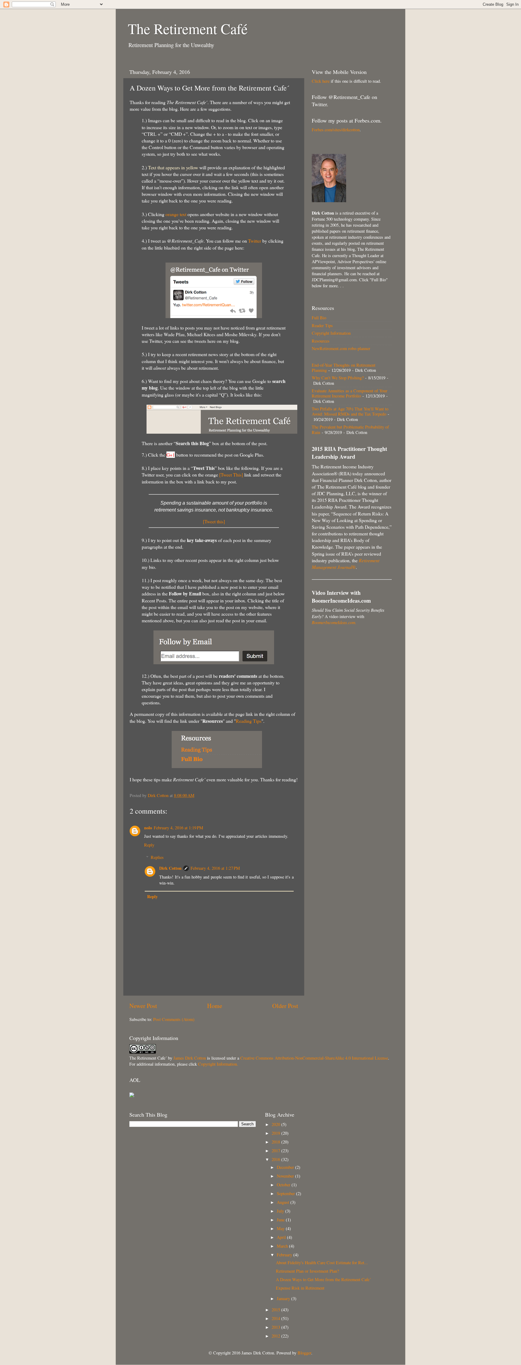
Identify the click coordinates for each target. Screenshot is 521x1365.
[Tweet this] (214, 521)
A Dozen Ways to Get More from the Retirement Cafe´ (323, 1279)
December (286, 1167)
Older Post (285, 1006)
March (283, 1246)
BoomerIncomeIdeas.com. (334, 622)
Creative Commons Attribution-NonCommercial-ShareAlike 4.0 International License (314, 1058)
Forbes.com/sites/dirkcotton (336, 129)
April (282, 1237)
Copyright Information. (218, 1064)
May (281, 1228)
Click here (321, 81)
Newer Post (143, 1006)
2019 (276, 1133)
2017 (276, 1150)
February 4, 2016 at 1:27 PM (215, 868)
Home (214, 1006)
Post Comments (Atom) (173, 1019)
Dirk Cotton (170, 868)
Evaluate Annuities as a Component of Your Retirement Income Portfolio (349, 393)
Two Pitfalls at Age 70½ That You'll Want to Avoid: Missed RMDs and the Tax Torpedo (350, 411)
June (281, 1220)
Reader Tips (322, 325)
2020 (276, 1124)
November (286, 1176)
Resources (321, 341)
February (285, 1255)
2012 (276, 1336)
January (284, 1298)
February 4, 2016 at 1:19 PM (178, 828)
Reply (149, 845)
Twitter (254, 241)
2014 (276, 1318)
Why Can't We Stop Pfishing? (338, 378)
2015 (276, 1309)
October (284, 1185)
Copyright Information (331, 333)
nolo (148, 827)
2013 (276, 1327)
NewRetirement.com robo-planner (341, 348)
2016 (276, 1159)
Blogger (304, 1353)
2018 (276, 1142)
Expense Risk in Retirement (300, 1288)
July (281, 1211)
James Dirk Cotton (189, 1058)
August (283, 1202)
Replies (157, 857)
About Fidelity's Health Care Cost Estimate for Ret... (322, 1262)
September (286, 1193)
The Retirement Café (188, 28)
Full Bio (319, 318)
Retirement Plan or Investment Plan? (307, 1271)
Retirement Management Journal (345, 563)
